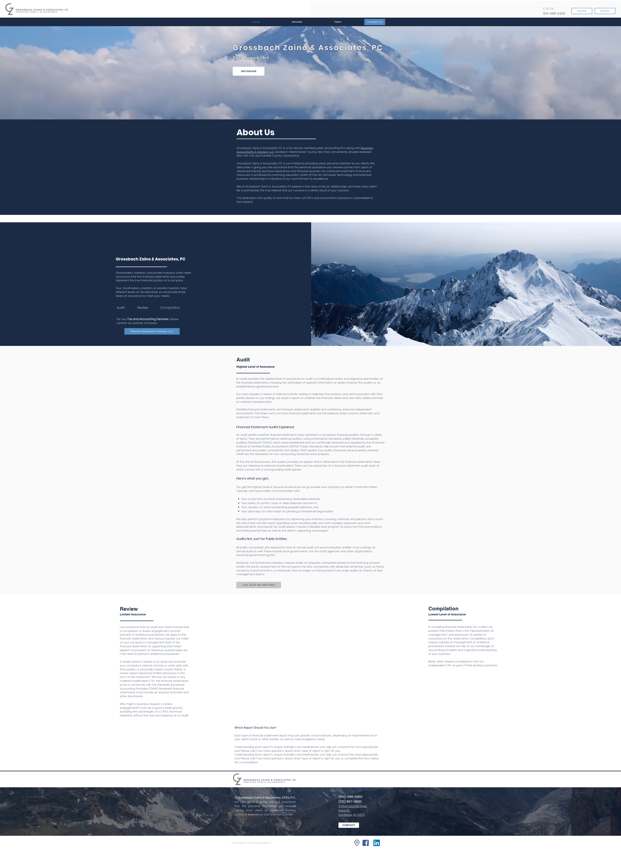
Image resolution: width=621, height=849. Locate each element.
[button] (297, 22)
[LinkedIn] (376, 843)
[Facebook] (366, 843)
